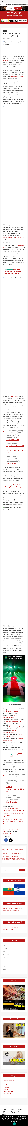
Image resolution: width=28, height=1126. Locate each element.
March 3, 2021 (11, 463)
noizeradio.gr (7, 1083)
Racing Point (14, 396)
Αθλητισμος (6, 957)
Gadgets (5, 948)
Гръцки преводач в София (11, 910)
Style (4, 951)
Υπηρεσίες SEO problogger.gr (11, 927)
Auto (5, 31)
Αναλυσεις (5, 960)
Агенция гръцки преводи (11, 908)
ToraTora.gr (14, 13)
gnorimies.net (7, 1093)
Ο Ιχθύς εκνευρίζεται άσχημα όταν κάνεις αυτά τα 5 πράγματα (13, 850)
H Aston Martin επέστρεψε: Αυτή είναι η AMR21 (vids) (12, 829)
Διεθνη (5, 963)
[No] (26, 1120)
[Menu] (2, 1)
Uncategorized (6, 954)
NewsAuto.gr (7, 833)
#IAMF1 (16, 440)
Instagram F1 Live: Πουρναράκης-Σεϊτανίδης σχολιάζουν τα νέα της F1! (13, 821)
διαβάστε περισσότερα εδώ (12, 711)
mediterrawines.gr (8, 1081)
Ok (14, 1123)
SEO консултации (8, 929)
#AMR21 (9, 440)
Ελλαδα (5, 967)
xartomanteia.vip (8, 1091)
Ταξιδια (5, 970)
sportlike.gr (6, 1085)
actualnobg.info (7, 1089)
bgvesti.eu (6, 1087)
